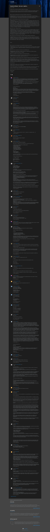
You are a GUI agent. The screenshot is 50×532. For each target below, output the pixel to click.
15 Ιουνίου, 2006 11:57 (16, 352)
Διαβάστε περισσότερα (36, 508)
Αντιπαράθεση (12, 510)
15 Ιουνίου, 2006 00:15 (16, 161)
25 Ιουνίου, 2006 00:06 (16, 494)
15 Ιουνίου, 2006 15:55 (16, 362)
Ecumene (17, 294)
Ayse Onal (17, 355)
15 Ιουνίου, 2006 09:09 (16, 302)
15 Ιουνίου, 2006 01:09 (16, 224)
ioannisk (17, 387)
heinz (16, 97)
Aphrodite (17, 103)
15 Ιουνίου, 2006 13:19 (16, 356)
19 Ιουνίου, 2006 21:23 (16, 466)
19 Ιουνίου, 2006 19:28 (16, 389)
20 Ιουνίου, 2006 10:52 (16, 485)
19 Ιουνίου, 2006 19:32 (16, 421)
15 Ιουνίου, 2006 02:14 (16, 273)
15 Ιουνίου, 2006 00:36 (16, 188)
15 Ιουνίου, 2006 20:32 (16, 385)
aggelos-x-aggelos (18, 135)
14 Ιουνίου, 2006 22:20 (16, 95)
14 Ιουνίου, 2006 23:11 (16, 127)
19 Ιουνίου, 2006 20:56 (16, 449)
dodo (16, 77)
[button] (39, 6)
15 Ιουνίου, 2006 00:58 (16, 219)
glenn (16, 321)
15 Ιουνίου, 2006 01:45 (16, 263)
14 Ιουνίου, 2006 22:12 (16, 84)
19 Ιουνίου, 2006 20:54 (16, 442)
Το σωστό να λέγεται (18, 163)
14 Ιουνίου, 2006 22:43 (16, 123)
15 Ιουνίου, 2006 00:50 (16, 204)
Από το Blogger (25, 528)
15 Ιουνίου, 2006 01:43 (16, 241)
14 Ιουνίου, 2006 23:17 (16, 133)
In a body (12, 1)
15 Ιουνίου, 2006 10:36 (16, 319)
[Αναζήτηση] (40, 2)
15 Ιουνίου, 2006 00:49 (16, 194)
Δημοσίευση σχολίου (13, 496)
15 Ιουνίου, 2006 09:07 (16, 292)
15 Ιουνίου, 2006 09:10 (16, 312)
